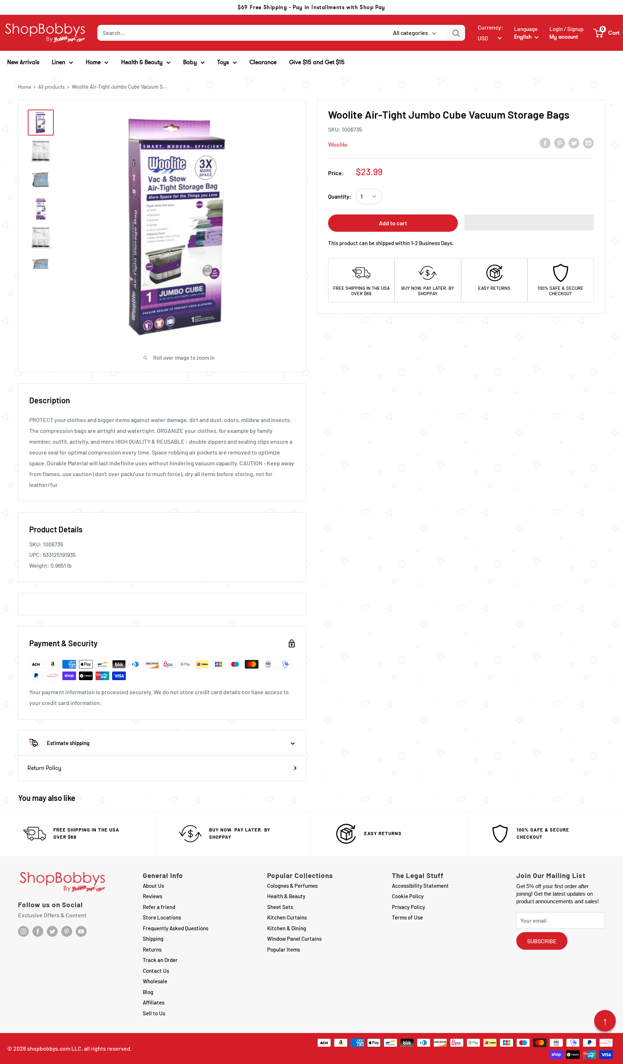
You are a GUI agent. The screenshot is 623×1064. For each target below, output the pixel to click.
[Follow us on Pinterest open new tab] (66, 931)
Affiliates (153, 1002)
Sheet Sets (280, 907)
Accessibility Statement (420, 885)
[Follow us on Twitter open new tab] (52, 931)
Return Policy (44, 768)
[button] (606, 33)
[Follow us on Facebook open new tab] (37, 931)
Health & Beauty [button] (142, 62)
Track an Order (160, 960)
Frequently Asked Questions (175, 928)
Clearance (263, 62)
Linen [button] (58, 62)
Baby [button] (190, 62)
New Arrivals (23, 62)
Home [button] (93, 62)
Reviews (152, 896)
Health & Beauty (286, 896)
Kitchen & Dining (286, 928)
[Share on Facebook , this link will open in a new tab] (545, 142)
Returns (152, 949)
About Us (153, 885)
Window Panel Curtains (294, 938)
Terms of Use (407, 917)
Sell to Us (154, 1013)
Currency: (490, 27)
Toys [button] (223, 62)
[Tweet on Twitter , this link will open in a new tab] (574, 142)
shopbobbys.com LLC (54, 1048)
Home (24, 86)
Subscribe (542, 940)
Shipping (153, 938)
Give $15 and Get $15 (317, 62)
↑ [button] (605, 1020)
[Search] (456, 33)
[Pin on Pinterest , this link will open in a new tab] (559, 142)
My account (563, 37)
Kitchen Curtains (287, 917)
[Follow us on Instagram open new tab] (23, 931)
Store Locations (162, 917)
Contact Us (156, 970)
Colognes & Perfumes (292, 885)
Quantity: (340, 196)
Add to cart (393, 223)
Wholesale (155, 981)
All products (51, 86)
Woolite (337, 145)
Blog (148, 992)
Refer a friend (159, 907)
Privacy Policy (408, 907)
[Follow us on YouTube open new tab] (81, 931)
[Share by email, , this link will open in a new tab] (588, 142)
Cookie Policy (408, 896)
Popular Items (283, 949)
